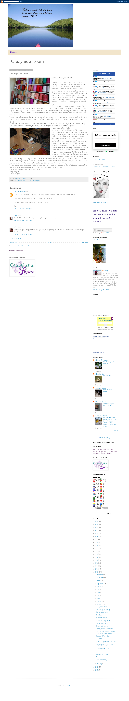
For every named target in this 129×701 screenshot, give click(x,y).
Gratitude (99, 615)
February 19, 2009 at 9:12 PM (23, 209)
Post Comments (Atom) (25, 246)
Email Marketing (103, 329)
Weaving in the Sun (102, 649)
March (99, 601)
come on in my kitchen (107, 391)
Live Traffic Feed (104, 74)
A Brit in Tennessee (101, 360)
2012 (96, 563)
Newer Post (13, 243)
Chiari (13, 52)
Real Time (103, 124)
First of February (101, 660)
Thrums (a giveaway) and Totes (106, 642)
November (100, 578)
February (100, 604)
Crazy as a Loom (107, 78)
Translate (107, 233)
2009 (97, 572)
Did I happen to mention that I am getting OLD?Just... (105, 632)
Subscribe (105, 145)
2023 (97, 531)
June (98, 593)
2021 (96, 537)
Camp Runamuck (100, 402)
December (100, 575)
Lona (15, 227)
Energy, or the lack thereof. (104, 629)
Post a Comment (17, 238)
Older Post (84, 243)
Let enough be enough (103, 609)
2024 (97, 528)
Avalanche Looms (100, 388)
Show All (116, 430)
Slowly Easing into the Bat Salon (108, 404)
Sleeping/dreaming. (102, 626)
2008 (96, 667)
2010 (96, 569)
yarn (38, 180)
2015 (96, 554)
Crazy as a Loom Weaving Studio (101, 336)
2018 (96, 546)
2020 (96, 540)
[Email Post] (30, 178)
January (99, 663)
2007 (96, 670)
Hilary (16, 215)
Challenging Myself (101, 416)
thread (35, 180)
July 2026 (106, 83)
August (99, 587)
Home (49, 243)
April (98, 598)
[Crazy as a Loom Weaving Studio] (99, 351)
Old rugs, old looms (102, 623)
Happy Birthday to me (103, 621)
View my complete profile (101, 290)
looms (30, 180)
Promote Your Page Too (98, 352)
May (98, 595)
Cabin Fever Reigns (102, 654)
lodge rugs (25, 180)
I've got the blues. (101, 607)
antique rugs (18, 180)
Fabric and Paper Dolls (103, 636)
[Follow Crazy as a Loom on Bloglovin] (101, 197)
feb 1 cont (99, 657)
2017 (96, 548)
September (100, 584)
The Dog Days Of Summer (108, 363)
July (98, 589)
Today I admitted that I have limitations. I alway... (105, 645)
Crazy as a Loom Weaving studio (105, 167)
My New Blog (107, 376)
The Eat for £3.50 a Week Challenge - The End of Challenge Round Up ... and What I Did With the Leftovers (109, 422)
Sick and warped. (101, 618)
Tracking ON (110, 124)
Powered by (100, 151)
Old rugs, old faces (102, 612)
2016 (96, 551)
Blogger (68, 685)
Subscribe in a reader (99, 240)
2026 (97, 522)
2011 (96, 566)
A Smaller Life (99, 374)
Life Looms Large (19, 192)
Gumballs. (99, 639)
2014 (96, 557)
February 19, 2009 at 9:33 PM (23, 221)
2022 (97, 534)
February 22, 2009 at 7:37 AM (23, 234)
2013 (96, 560)
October (99, 581)
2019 (96, 542)
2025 (97, 525)
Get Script (98, 124)
